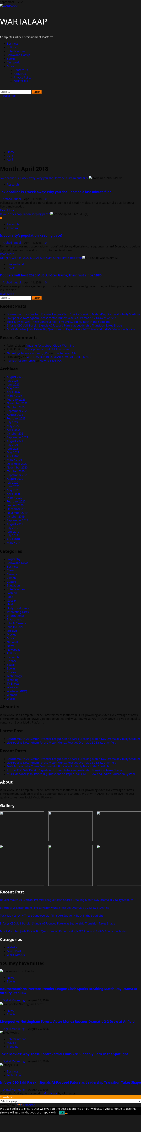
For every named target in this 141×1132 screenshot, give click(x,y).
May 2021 (13, 452)
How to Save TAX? (64, 353)
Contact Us (21, 70)
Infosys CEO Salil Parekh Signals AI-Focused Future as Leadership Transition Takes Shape (64, 325)
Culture (12, 582)
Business (12, 43)
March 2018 (14, 543)
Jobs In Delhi (15, 627)
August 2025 (15, 415)
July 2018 (12, 535)
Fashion (12, 593)
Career (11, 570)
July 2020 (12, 482)
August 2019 (15, 524)
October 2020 (16, 471)
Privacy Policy (22, 77)
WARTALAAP (23, 21)
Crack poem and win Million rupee (47, 349)
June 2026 (13, 384)
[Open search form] (1, 88)
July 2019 (12, 528)
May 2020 (13, 490)
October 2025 (16, 407)
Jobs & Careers (16, 623)
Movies (11, 634)
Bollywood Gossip (18, 55)
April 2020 (13, 494)
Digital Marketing (14, 1000)
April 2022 (13, 430)
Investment (14, 619)
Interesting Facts (18, 612)
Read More (7, 210)
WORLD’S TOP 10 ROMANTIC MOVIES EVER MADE (59, 357)
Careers (12, 574)
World (11, 699)
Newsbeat (13, 649)
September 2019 (17, 520)
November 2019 (17, 513)
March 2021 (14, 460)
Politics (11, 653)
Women (12, 695)
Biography (13, 559)
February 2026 (16, 399)
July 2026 (12, 381)
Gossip (11, 600)
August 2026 (15, 377)
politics (11, 47)
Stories (11, 672)
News (10, 646)
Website (12, 947)
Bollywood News (17, 563)
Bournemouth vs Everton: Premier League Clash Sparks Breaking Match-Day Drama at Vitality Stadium (73, 314)
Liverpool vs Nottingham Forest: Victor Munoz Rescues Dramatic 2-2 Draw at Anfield (61, 318)
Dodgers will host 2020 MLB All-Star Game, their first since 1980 (41, 258)
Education (13, 585)
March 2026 (14, 396)
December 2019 (17, 509)
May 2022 (13, 426)
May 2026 (13, 388)
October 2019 (16, 516)
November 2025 (17, 403)
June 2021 (13, 449)
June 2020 (13, 486)
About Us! (20, 74)
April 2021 (13, 456)
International (15, 264)
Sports (11, 59)
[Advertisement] (70, 123)
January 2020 (15, 505)
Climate (12, 578)
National (12, 642)
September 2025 (17, 411)
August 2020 (15, 479)
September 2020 (17, 475)
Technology (14, 676)
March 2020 (14, 498)
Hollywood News (18, 608)
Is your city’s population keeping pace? (25, 214)
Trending (12, 228)
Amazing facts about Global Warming (50, 345)
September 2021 (17, 437)
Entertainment (16, 51)
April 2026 (13, 392)
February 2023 (16, 418)
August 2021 (15, 441)
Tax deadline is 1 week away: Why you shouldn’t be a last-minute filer (44, 178)
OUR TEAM (21, 81)
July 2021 (12, 445)
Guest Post (14, 951)
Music (11, 638)
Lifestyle (12, 631)
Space (11, 665)
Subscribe (9, 96)
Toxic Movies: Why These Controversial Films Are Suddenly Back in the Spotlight (58, 322)
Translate (29, 1105)
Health (11, 604)
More (10, 66)
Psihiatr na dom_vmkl (21, 361)
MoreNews (50, 1093)
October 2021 (16, 433)
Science (12, 661)
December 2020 (17, 464)
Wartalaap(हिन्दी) (17, 691)
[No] (66, 1113)
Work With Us (16, 955)
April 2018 (13, 539)
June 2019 (13, 532)
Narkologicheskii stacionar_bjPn (28, 353)
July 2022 (12, 422)
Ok (62, 1112)
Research (13, 184)
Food (10, 597)
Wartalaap (13, 687)
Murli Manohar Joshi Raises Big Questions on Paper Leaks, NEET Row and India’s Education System (71, 329)
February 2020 (16, 501)
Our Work (13, 62)
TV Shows (13, 683)
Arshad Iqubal (12, 199)
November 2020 (17, 467)
